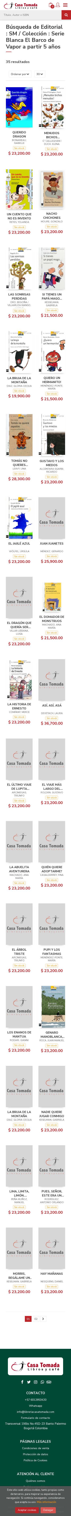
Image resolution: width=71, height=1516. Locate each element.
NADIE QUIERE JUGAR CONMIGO (51, 1114)
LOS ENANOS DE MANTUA (19, 1034)
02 (35, 1319)
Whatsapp (35, 1406)
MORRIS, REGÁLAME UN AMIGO (19, 1276)
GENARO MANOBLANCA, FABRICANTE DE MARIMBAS (52, 1034)
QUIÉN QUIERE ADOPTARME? (51, 869)
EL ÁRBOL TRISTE (19, 952)
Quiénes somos (35, 1481)
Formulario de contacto (35, 1418)
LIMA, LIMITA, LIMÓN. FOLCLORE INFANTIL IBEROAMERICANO (19, 1193)
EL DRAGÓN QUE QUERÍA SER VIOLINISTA (19, 625)
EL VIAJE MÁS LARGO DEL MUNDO (52, 787)
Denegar (48, 1510)
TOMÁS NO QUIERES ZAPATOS (19, 463)
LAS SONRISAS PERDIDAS (19, 296)
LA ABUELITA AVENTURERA (19, 869)
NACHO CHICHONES (52, 216)
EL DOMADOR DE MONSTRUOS (51, 619)
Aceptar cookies (27, 1510)
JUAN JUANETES (52, 544)
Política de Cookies (35, 1460)
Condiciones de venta (35, 1448)
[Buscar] (66, 15)
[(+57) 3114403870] (42, 1382)
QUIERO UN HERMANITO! (51, 380)
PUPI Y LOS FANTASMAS (51, 952)
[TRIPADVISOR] (49, 1382)
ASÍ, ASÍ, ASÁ (52, 705)
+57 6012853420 (35, 1400)
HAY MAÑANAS (52, 1274)
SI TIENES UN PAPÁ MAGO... (52, 296)
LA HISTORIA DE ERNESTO (19, 706)
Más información (46, 1502)
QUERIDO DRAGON (19, 134)
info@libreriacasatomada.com (35, 1412)
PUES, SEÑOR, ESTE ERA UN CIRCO (52, 1193)
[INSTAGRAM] (35, 1382)
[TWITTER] (29, 1382)
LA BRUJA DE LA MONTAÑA (19, 380)
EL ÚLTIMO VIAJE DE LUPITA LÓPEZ (19, 787)
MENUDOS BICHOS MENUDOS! (52, 135)
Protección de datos (35, 1454)
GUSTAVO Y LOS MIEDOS (52, 463)
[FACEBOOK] (22, 1382)
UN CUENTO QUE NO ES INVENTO (19, 216)
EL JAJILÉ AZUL (19, 544)
